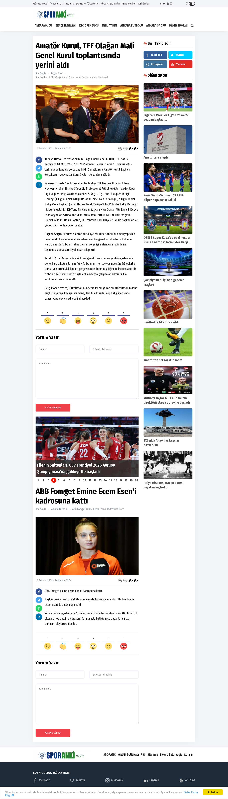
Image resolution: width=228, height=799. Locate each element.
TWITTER (80, 780)
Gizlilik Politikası (128, 754)
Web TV (56, 3)
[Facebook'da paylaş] (39, 160)
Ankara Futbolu (59, 509)
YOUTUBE (190, 780)
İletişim (188, 754)
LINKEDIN (154, 780)
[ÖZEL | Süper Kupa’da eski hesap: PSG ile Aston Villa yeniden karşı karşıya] (168, 220)
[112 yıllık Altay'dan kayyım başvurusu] (168, 422)
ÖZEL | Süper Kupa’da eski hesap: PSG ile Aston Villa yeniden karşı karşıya (167, 242)
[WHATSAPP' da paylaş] (39, 176)
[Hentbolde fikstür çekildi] (168, 304)
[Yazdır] (119, 148)
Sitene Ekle (167, 754)
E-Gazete (81, 3)
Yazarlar (69, 3)
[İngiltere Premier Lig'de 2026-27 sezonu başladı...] (168, 97)
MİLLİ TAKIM (109, 25)
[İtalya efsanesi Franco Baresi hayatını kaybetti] (168, 465)
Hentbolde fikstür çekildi (161, 322)
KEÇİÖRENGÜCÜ (89, 25)
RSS (143, 754)
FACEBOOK (44, 780)
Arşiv (179, 754)
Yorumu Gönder (53, 407)
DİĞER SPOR (177, 25)
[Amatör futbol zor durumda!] (168, 342)
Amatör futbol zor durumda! (163, 360)
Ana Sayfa (41, 73)
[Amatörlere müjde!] (168, 139)
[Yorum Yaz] (125, 148)
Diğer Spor (57, 73)
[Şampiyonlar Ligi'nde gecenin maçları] (168, 262)
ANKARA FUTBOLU (131, 25)
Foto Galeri (42, 3)
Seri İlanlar (143, 3)
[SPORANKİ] (58, 13)
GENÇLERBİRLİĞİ (65, 25)
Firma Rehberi (129, 3)
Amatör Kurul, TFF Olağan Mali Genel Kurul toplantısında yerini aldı (72, 77)
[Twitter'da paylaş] (39, 168)
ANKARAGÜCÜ (43, 25)
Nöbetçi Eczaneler (110, 3)
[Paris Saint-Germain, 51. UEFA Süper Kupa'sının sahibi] (168, 177)
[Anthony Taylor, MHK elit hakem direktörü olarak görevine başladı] (168, 380)
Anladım (213, 792)
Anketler (94, 3)
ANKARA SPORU (156, 25)
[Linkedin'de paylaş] (39, 185)
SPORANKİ (109, 754)
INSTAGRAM (117, 780)
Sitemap (152, 754)
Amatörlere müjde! (156, 157)
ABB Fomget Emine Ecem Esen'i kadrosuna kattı (98, 509)
